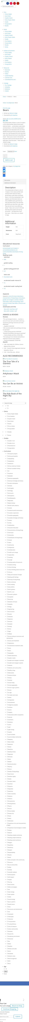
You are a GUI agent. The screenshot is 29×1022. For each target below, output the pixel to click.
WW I (9, 961)
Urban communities (13, 929)
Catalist (7, 91)
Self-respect (11, 877)
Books (5, 29)
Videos (6, 73)
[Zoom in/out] (5, 1019)
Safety (9, 867)
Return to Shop (17, 1006)
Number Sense (11, 781)
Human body (11, 682)
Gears (9, 650)
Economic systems (12, 594)
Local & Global (11, 734)
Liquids (10, 732)
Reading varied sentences (14, 840)
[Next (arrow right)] (2, 1021)
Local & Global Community (14, 737)
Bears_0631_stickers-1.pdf (10, 311)
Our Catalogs (8, 85)
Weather (10, 946)
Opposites (10, 788)
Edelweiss (7, 89)
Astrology (10, 490)
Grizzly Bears (21, 298)
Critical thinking (12, 567)
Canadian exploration (13, 513)
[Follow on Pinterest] (14, 3)
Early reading (11, 584)
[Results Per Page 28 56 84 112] (15, 403)
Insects (10, 710)
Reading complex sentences (15, 835)
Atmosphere (11, 495)
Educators (7, 70)
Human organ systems (13, 687)
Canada (10, 508)
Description (7, 180)
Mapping (10, 739)
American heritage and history (15, 481)
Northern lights (12, 776)
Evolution (10, 616)
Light (9, 727)
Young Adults (8, 24)
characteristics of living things (10, 298)
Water (9, 943)
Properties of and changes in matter (17, 827)
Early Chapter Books (10, 20)
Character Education (13, 527)
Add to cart (9, 160)
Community (11, 545)
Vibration (10, 931)
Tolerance (10, 919)
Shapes (10, 879)
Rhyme (9, 855)
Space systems (11, 901)
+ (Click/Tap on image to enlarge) (11, 106)
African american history (14, 466)
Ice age (10, 692)
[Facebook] (14, 168)
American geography (13, 478)
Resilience (10, 847)
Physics (10, 806)
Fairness (10, 621)
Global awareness (12, 655)
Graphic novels (11, 658)
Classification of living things (15, 537)
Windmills (10, 953)
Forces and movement (13, 640)
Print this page (6, 108)
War (9, 941)
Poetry (9, 818)
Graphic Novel (11, 418)
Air (8, 471)
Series (6, 47)
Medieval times (12, 751)
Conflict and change (13, 552)
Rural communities (12, 864)
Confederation (11, 550)
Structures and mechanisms (15, 909)
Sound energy (11, 899)
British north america (13, 505)
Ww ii (9, 963)
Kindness (10, 722)
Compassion (11, 547)
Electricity (10, 599)
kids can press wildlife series (14, 118)
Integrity (10, 712)
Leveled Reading (9, 75)
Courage (10, 560)
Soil (9, 889)
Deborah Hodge (13, 113)
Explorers (10, 619)
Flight (9, 631)
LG (4, 282)
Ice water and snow (13, 695)
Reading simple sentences (14, 837)
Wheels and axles (12, 948)
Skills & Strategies (12, 887)
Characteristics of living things (15, 530)
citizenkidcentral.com (10, 79)
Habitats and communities (14, 668)
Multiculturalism (12, 764)
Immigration (11, 700)
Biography (10, 500)
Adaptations (11, 461)
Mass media (11, 742)
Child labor (11, 532)
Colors (9, 542)
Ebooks (6, 25)
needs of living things (14, 301)
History (10, 677)
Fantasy (10, 626)
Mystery (10, 766)
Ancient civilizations (13, 483)
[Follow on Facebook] (7, 3)
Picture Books (8, 14)
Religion (10, 842)
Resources (6, 68)
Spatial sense (11, 904)
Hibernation (12, 251)
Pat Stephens (14, 115)
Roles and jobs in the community (16, 860)
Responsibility (11, 852)
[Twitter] (14, 171)
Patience (10, 796)
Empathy (10, 604)
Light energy (11, 729)
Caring (9, 522)
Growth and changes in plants (15, 663)
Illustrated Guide (8, 277)
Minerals (10, 756)
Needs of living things (13, 771)
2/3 (5, 271)
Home (4, 96)
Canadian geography (13, 515)
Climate (10, 540)
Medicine (10, 749)
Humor (9, 690)
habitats (21, 299)
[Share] (14, 175)
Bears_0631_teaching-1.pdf (10, 309)
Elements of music (12, 601)
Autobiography (11, 498)
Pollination (10, 821)
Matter (9, 747)
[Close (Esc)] (0, 1019)
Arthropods (11, 488)
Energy (9, 606)
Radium (10, 832)
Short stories (11, 884)
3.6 (4, 288)
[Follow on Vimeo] (21, 3)
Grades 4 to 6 (11, 443)
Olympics (10, 786)
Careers (10, 520)
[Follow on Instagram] (11, 3)
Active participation (13, 456)
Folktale (10, 634)
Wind (9, 951)
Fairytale (10, 624)
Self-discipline (11, 874)
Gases (9, 648)
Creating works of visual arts (15, 562)
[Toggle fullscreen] (3, 1019)
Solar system (11, 894)
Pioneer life (11, 813)
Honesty (10, 680)
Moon (9, 759)
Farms (9, 629)
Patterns (10, 798)
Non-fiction (11, 421)
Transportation (11, 921)
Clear (15, 151)
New (5, 12)
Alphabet (10, 476)
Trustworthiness (12, 924)
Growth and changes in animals (16, 660)
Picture (10, 808)
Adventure (10, 463)
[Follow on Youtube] (18, 3)
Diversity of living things (14, 579)
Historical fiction (12, 675)
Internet (10, 717)
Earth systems (11, 589)
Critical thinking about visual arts (16, 569)
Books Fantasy (11, 503)
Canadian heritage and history (15, 518)
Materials (10, 744)
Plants (9, 816)
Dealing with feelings (13, 577)
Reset (5, 974)
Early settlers (11, 587)
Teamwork (10, 914)
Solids (9, 897)
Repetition (10, 845)
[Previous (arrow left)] (0, 1021)
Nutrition (10, 784)
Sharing (10, 882)
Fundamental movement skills (15, 645)
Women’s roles (11, 956)
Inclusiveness (11, 702)
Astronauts (10, 493)
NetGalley (7, 87)
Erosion (10, 614)
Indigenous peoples (13, 705)
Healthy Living (11, 670)
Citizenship (11, 535)
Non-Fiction (8, 16)
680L (5, 259)
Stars (9, 906)
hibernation (6, 301)
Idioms (9, 697)
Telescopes (11, 916)
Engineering (11, 609)
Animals (5, 248)
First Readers (8, 41)
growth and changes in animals (11, 299)
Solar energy (11, 892)
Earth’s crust (11, 592)
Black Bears (20, 296)
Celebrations (11, 525)
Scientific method (12, 872)
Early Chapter (8, 58)
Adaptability (11, 458)
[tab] (14, 180)
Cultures (10, 572)
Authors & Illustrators (9, 50)
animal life (11, 296)
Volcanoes (10, 939)
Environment (11, 611)
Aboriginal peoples (12, 453)
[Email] (14, 173)
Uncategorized (10, 102)
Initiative (10, 707)
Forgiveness (11, 643)
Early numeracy (12, 582)
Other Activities (12, 793)
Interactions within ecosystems (15, 714)
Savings (10, 869)
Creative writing (12, 564)
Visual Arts (10, 934)
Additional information (10, 183)
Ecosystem (10, 597)
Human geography (12, 685)
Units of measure (12, 926)
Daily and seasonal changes (15, 574)
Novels (6, 22)
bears (15, 296)
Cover (4, 151)
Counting (10, 557)
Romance (10, 862)
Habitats (9, 250)
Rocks (9, 857)
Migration (10, 754)
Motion (10, 761)
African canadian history (14, 468)
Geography (10, 653)
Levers (9, 724)
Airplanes (10, 473)
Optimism (10, 791)
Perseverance (11, 801)
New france (11, 774)
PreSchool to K (11, 445)
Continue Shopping (9, 1009)
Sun (9, 911)
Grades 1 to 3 (11, 440)
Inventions (10, 719)
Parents (7, 71)
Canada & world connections (15, 510)
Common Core (8, 77)
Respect (10, 850)
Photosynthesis (12, 803)
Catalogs (6, 83)
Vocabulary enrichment (14, 936)
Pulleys (10, 830)
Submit (17, 1016)
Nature (10, 769)
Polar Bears (15, 303)
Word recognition (12, 958)
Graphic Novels (9, 18)
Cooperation (11, 555)
